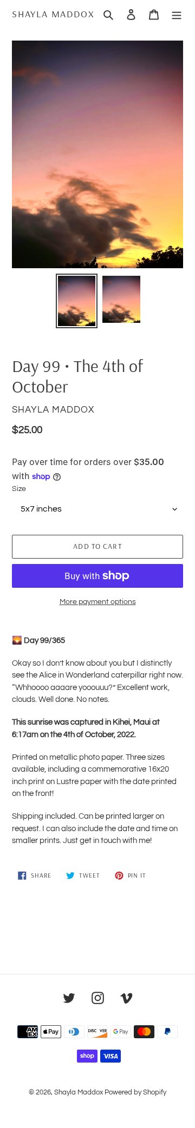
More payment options (98, 602)
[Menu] (176, 14)
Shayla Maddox (53, 14)
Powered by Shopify (135, 1092)
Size (19, 489)
